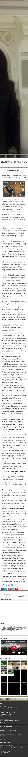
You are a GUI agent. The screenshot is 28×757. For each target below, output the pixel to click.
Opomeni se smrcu (21, 596)
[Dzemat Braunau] (14, 161)
